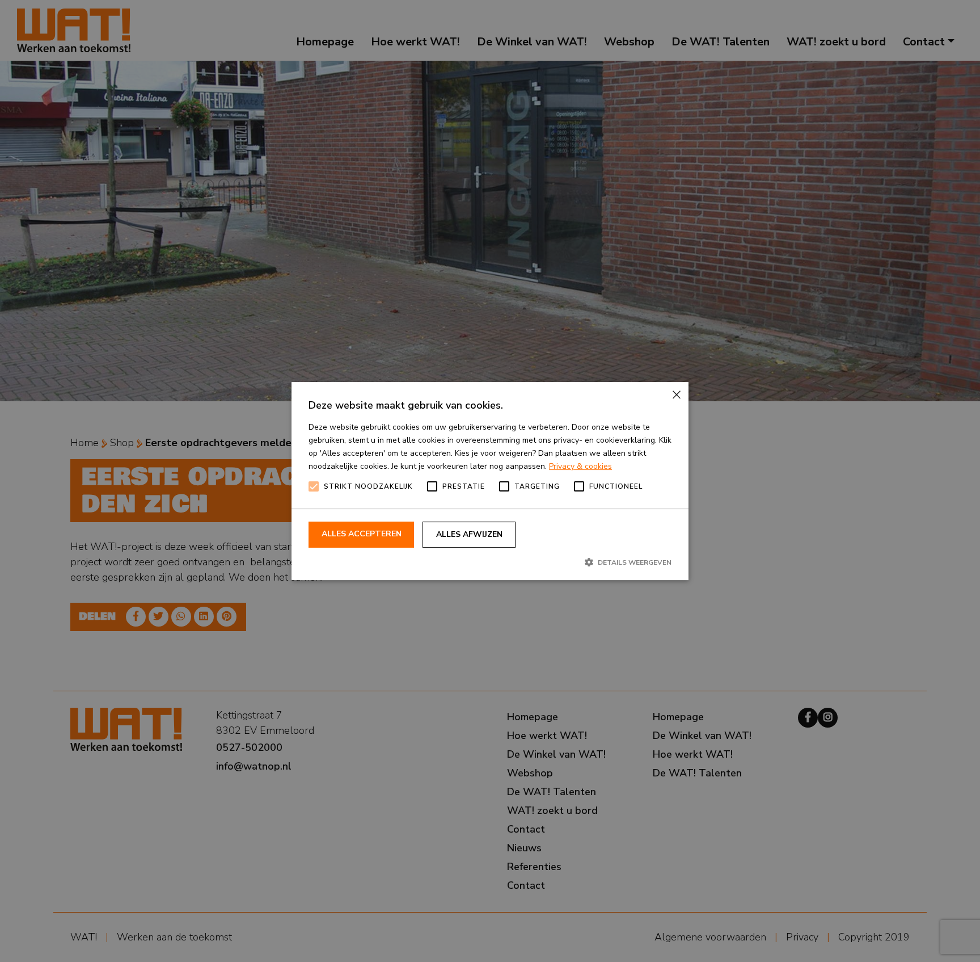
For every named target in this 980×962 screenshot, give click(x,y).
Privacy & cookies (580, 466)
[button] (490, 562)
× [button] (675, 394)
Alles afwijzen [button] (469, 534)
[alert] (490, 481)
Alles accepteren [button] (362, 533)
